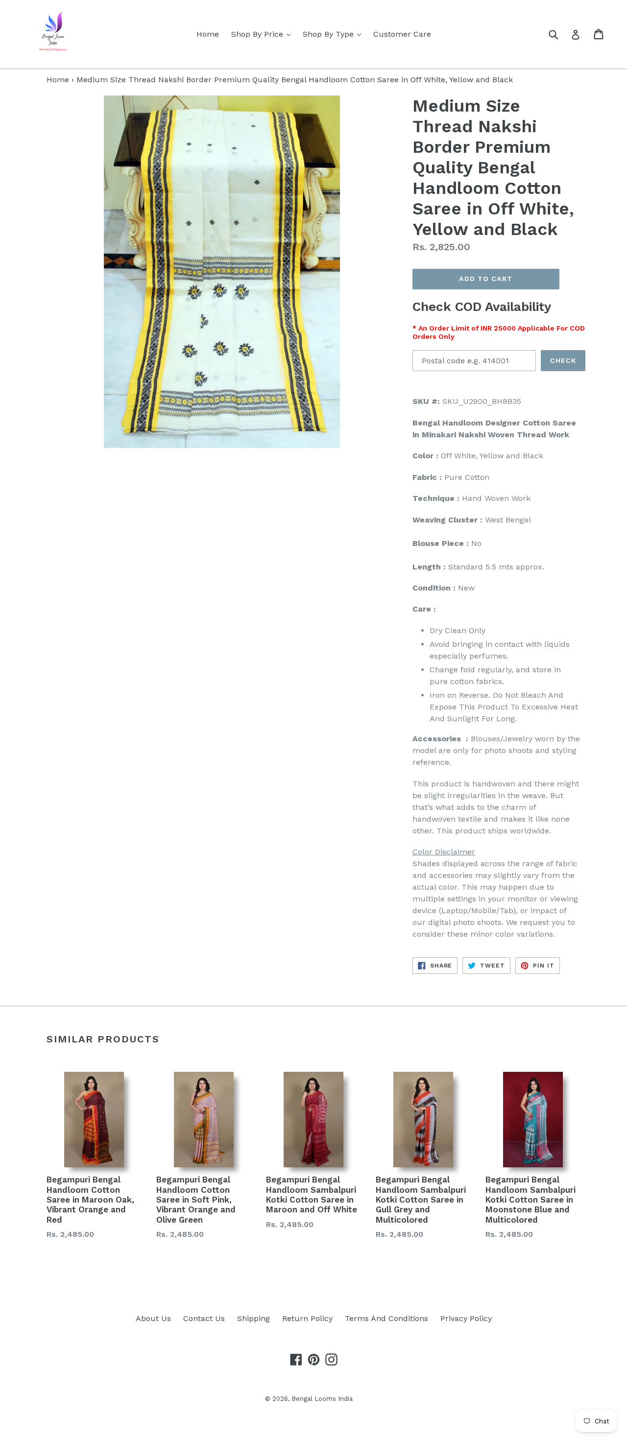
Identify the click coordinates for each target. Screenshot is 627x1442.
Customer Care (402, 34)
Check (563, 360)
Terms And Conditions (386, 1318)
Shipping (253, 1318)
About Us (153, 1318)
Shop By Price (263, 34)
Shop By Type (334, 34)
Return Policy (307, 1318)
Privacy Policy (466, 1318)
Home (207, 34)
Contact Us (204, 1318)
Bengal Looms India (322, 1398)
